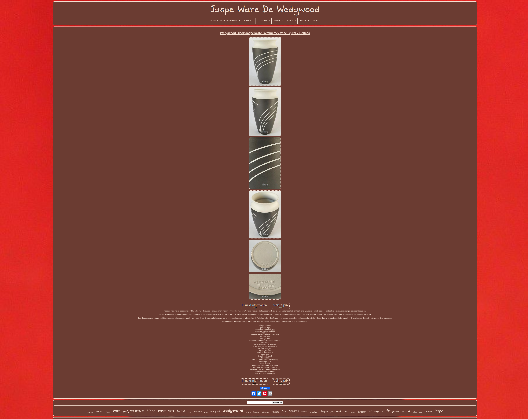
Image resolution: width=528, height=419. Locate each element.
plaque (324, 411)
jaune (108, 412)
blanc (151, 411)
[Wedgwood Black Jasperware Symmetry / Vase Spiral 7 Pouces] (265, 61)
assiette (198, 411)
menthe (313, 412)
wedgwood (232, 410)
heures (294, 411)
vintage (374, 411)
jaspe (439, 411)
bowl (189, 412)
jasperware (133, 410)
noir (386, 410)
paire (206, 412)
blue (353, 412)
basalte (256, 412)
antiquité (215, 411)
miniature (362, 412)
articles (99, 411)
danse (304, 411)
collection (90, 412)
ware (248, 412)
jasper (395, 411)
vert (171, 411)
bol (284, 411)
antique (428, 411)
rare (116, 410)
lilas (346, 411)
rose (420, 412)
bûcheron (265, 412)
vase (162, 410)
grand (406, 411)
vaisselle (275, 412)
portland (336, 411)
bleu (181, 410)
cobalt (415, 412)
